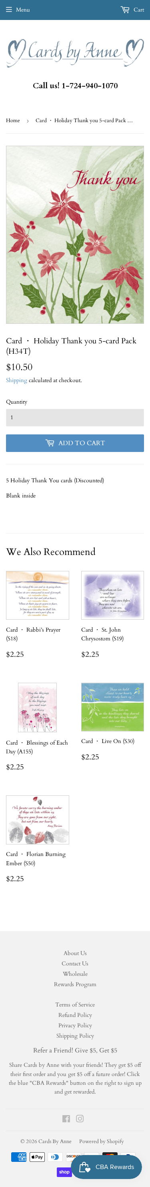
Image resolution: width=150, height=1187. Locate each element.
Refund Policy (75, 1015)
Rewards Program (75, 984)
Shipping (16, 380)
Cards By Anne (55, 1141)
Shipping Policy (75, 1036)
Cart (138, 10)
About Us (75, 953)
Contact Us (75, 963)
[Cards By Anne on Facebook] (66, 1120)
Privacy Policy (75, 1025)
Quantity (16, 402)
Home (13, 120)
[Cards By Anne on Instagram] (80, 1120)
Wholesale (75, 974)
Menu (23, 10)
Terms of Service (75, 1005)
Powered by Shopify (101, 1141)
